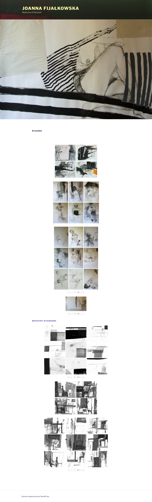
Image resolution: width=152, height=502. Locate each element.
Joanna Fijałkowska (50, 8)
